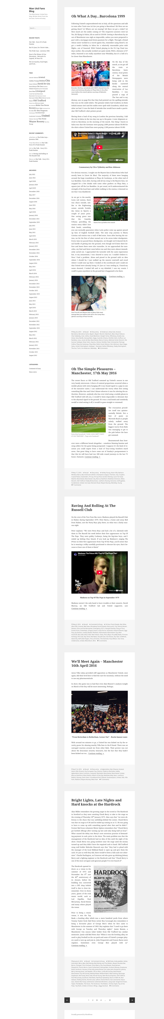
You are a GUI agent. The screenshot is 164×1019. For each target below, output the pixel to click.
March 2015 (33, 239)
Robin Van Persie (42, 105)
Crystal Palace (75, 477)
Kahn (115, 338)
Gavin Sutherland (94, 967)
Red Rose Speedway (102, 978)
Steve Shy (74, 639)
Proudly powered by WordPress (81, 1014)
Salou (73, 346)
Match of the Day (97, 775)
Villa (123, 777)
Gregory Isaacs (93, 630)
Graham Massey (114, 967)
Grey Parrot (102, 630)
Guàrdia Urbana (102, 338)
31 (110, 1000)
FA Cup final (98, 477)
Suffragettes (121, 481)
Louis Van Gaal (33, 94)
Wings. (96, 986)
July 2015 (32, 226)
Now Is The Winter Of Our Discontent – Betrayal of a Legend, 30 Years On (37, 56)
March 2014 (33, 273)
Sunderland (32, 116)
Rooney (32, 108)
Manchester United (41, 96)
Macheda (100, 773)
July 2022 (32, 174)
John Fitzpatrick (116, 969)
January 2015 (33, 246)
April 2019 (32, 188)
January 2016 (33, 215)
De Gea (40, 86)
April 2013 (32, 308)
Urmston (90, 986)
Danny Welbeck (33, 84)
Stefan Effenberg (107, 346)
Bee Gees (87, 626)
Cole (82, 336)
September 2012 (34, 328)
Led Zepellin (89, 971)
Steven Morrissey (80, 982)
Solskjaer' (92, 346)
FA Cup (91, 477)
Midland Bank (104, 973)
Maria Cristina (103, 340)
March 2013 (33, 311)
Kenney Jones (80, 971)
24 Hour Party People (112, 624)
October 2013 (33, 290)
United (46, 115)
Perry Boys (107, 635)
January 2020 (33, 185)
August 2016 (33, 202)
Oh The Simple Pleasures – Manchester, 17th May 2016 (94, 371)
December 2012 (34, 321)
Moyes (31, 101)
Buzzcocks (110, 626)
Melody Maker (94, 973)
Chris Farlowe (86, 965)
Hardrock (78, 969)
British (93, 475)
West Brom (88, 641)
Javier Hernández (43, 88)
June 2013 (32, 301)
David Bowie (107, 965)
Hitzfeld (110, 338)
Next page (132, 1000)
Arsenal (41, 77)
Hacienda (110, 630)
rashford (101, 481)
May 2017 (32, 195)
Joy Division (78, 632)
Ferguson (36, 88)
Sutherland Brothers (101, 982)
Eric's (103, 628)
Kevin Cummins (85, 773)
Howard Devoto (118, 630)
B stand (81, 771)
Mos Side (81, 635)
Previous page (67, 1000)
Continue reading (117, 276)
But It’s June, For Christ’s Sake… (39, 47)
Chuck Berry (96, 965)
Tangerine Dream (121, 982)
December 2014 (34, 249)
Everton (45, 86)
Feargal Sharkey (110, 628)
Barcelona (74, 334)
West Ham (47, 122)
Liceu (79, 340)
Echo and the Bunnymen (85, 628)
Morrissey (82, 975)
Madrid (73, 479)
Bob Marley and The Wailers (103, 963)
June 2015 (32, 229)
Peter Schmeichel (112, 342)
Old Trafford (39, 100)
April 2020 (32, 181)
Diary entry (33, 372)
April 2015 (32, 236)
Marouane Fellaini (34, 98)
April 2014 (32, 270)
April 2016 (32, 212)
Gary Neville (79, 338)
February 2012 (34, 342)
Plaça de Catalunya (82, 344)
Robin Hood (100, 344)
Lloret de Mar (86, 340)
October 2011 (33, 352)
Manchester (40, 94)
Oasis (101, 635)
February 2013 (34, 314)
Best (113, 334)
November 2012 (34, 325)
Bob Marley (90, 963)
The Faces (87, 984)
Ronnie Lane (91, 980)
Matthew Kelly (108, 775)
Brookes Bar (121, 963)
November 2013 (34, 287)
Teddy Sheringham (120, 346)
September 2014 (34, 260)
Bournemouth (86, 475)
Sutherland (90, 982)
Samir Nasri (86, 777)
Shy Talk (116, 637)
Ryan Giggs (39, 108)
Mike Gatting (113, 973)
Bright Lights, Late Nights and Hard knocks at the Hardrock (96, 802)
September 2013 (34, 294)
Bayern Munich (100, 334)
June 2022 (32, 178)
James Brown (99, 969)
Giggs (95, 338)
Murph (86, 332)
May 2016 (32, 209)
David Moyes (33, 86)
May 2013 (32, 304)
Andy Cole (112, 332)
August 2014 (33, 263)
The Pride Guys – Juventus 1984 (39, 51)
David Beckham (95, 336)
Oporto (93, 342)
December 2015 (34, 219)
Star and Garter (115, 980)
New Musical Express (109, 975)
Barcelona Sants (84, 334)
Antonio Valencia (33, 77)
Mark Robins (87, 775)
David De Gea (44, 83)
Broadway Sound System (99, 626)
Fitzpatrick (74, 967)
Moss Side (87, 635)
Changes (79, 965)
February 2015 (34, 243)
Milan (122, 479)
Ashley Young (34, 81)
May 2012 (32, 335)
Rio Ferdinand (32, 105)
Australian (74, 963)
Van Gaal (36, 119)
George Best (88, 338)
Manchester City (33, 96)
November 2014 (34, 253)
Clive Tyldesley (76, 336)
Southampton (32, 113)
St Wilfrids (123, 637)
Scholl (78, 346)
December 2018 (34, 191)
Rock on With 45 (115, 978)
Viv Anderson (85, 348)
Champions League (102, 475)
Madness (95, 632)
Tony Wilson (113, 639)
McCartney (86, 973)
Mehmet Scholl (113, 340)
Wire (94, 641)
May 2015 (32, 232)
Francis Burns (83, 967)
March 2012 (33, 338)
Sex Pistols (109, 637)
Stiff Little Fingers (83, 639)
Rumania (113, 481)
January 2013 (33, 318)
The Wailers (104, 984)
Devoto (73, 628)
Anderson (105, 332)
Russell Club (101, 637)
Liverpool (40, 91)
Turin (79, 348)
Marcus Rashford (101, 479)
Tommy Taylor (113, 984)
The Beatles (79, 984)
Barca (79, 475)
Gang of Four (120, 628)
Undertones (75, 641)
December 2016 (34, 198)
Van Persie (42, 119)
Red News (94, 637)
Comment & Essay (35, 368)
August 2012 (33, 331)
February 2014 (34, 277)
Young (31, 124)
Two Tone (121, 639)
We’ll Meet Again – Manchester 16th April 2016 (97, 663)
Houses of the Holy (88, 969)
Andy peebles (118, 961)
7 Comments (77, 485)
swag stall (111, 982)
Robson (107, 344)
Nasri (115, 775)
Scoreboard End (46, 108)
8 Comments (103, 348)
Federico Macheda (109, 771)
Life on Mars (97, 971)
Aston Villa (114, 473)
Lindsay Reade (87, 632)
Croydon (121, 475)
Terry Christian (95, 639)
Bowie (115, 963)
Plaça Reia (92, 344)
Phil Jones (37, 103)
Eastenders (84, 477)
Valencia (31, 119)
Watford (77, 779)
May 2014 (32, 267)
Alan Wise (123, 624)
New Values (95, 635)
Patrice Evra (32, 103)
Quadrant (85, 978)
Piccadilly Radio (117, 635)
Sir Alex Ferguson (40, 110)
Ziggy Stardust (103, 986)
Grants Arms (75, 630)
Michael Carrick (46, 98)
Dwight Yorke (104, 336)
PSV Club (80, 637)
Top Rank (78, 986)
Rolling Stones (81, 980)
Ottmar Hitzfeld (101, 342)
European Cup (92, 771)
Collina (87, 336)
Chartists (112, 475)
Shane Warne (105, 980)
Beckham (108, 334)
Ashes (125, 961)
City (47, 80)
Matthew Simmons (114, 479)
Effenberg (113, 336)
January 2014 (33, 280)
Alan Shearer (114, 769)
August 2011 (33, 355)
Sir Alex (31, 110)
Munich (121, 340)
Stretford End (39, 113)
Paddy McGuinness (92, 481)
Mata (40, 98)
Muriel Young (97, 975)
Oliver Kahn (86, 342)
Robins (73, 777)
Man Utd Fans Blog (37, 10)
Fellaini (31, 88)
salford (98, 980)
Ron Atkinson (114, 344)
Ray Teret (87, 637)
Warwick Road (95, 483)
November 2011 (34, 349)
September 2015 (34, 222)
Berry (80, 963)
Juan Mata (32, 91)
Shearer (103, 777)
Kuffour (120, 338)
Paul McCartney (76, 978)
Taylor (73, 984)
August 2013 (33, 297)
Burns (73, 965)
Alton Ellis (74, 626)
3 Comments (115, 986)
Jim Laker (107, 969)
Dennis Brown (122, 626)
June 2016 (32, 205)
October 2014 (33, 256)
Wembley (94, 348)
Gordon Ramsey (107, 477)
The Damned (104, 639)
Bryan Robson (120, 334)
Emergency (96, 628)
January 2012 (33, 345)
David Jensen (116, 965)
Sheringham (84, 346)
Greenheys (83, 630)
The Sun (74, 348)
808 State (111, 961)
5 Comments (103, 641)
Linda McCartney (107, 971)
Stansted (99, 346)
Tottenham (38, 116)
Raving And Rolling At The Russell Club (93, 507)
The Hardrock (95, 984)
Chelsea (42, 81)
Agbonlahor (105, 769)
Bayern (92, 334)
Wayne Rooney (36, 121)
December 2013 (34, 284)
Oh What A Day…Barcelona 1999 (98, 16)
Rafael (42, 103)
